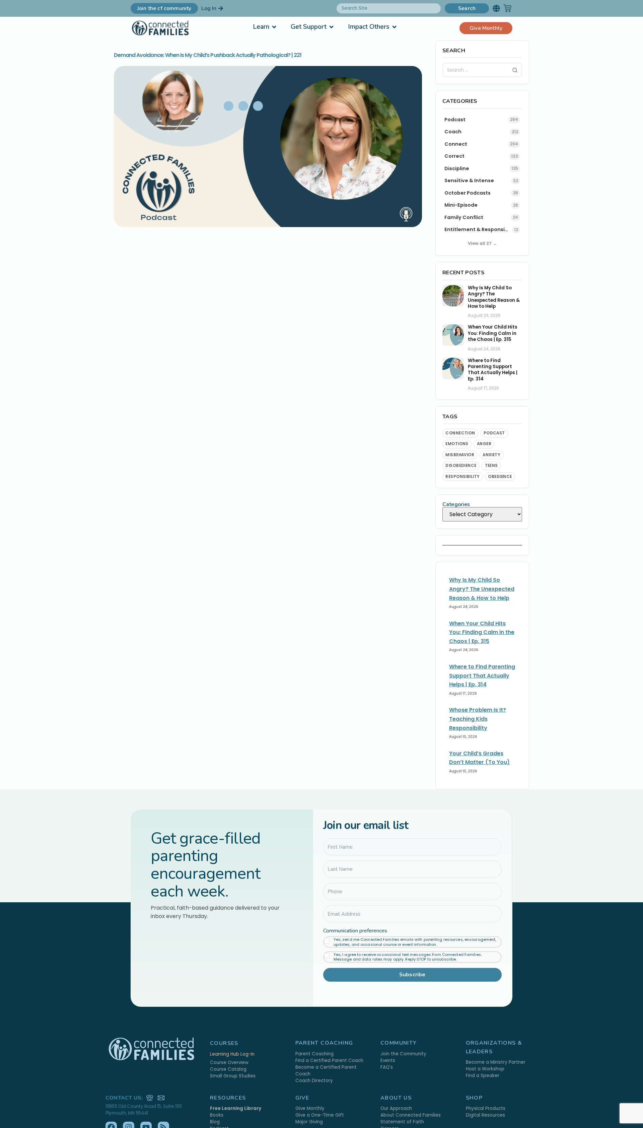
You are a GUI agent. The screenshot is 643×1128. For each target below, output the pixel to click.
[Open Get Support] (331, 27)
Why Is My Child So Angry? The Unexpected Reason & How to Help (494, 297)
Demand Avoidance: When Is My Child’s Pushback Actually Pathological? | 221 (207, 55)
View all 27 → (482, 243)
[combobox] (389, 8)
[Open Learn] (274, 27)
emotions (457, 443)
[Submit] (515, 70)
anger (484, 443)
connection (460, 433)
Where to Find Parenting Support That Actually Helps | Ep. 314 (492, 370)
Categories (456, 504)
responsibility (462, 476)
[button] (496, 8)
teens (491, 465)
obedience (500, 476)
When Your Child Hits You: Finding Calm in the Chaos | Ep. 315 (492, 333)
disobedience (461, 465)
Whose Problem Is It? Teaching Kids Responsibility (477, 718)
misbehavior (459, 454)
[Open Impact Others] (394, 27)
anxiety (491, 454)
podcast (494, 433)
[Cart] (507, 8)
